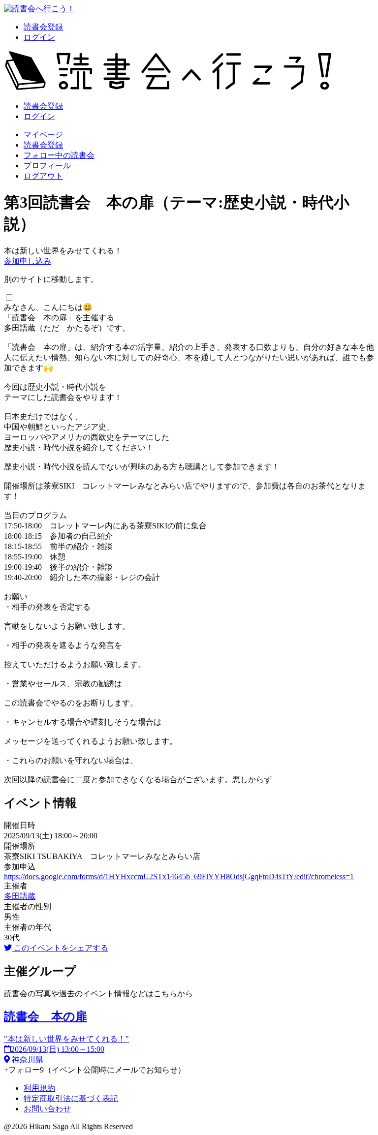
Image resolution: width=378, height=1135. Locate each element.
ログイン (39, 37)
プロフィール (47, 165)
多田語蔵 (19, 896)
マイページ (43, 134)
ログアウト (43, 176)
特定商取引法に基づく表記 (71, 1098)
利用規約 (39, 1088)
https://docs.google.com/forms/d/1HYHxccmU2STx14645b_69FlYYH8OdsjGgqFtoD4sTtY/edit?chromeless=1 (179, 876)
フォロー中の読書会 (59, 155)
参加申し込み (27, 261)
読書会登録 (43, 27)
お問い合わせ (47, 1108)
